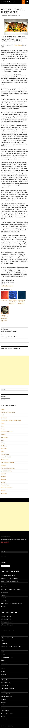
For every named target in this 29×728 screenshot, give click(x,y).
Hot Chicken (4, 448)
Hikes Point (3, 586)
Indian (2, 451)
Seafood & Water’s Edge (6, 471)
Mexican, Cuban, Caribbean (7, 462)
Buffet (2, 426)
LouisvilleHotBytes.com (8, 2)
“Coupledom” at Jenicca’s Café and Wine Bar (21, 302)
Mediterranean (4, 459)
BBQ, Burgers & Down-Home (8, 412)
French (2, 440)
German (3, 443)
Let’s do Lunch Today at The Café (8, 330)
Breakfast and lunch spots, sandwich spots (11, 420)
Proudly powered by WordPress (7, 726)
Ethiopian (3, 434)
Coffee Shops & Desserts (7, 431)
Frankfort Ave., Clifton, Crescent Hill (9, 581)
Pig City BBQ (4, 300)
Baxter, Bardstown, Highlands (8, 575)
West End (3, 606)
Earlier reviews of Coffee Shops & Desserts (13, 302)
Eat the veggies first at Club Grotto (9, 335)
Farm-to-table (4, 437)
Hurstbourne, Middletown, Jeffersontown (11, 589)
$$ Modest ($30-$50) (6, 619)
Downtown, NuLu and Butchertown (9, 578)
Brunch (2, 423)
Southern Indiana (5, 600)
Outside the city (4, 595)
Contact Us (3, 557)
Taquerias (3, 482)
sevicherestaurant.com (7, 285)
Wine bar (3, 490)
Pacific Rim (3, 465)
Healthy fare (4, 445)
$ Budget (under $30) (6, 616)
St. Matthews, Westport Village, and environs (11, 603)
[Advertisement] (14, 370)
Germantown (4, 584)
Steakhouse (3, 479)
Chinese (3, 429)
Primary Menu (27, 2)
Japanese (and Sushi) (6, 457)
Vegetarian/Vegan (5, 485)
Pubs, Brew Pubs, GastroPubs (8, 468)
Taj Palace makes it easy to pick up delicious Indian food (4, 318)
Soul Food (3, 473)
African (2, 409)
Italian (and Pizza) (5, 454)
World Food (4, 493)
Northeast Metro (5, 592)
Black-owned (4, 417)
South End (3, 598)
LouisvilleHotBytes (15, 15)
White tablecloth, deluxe (6, 487)
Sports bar (3, 476)
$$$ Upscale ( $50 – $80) (7, 622)
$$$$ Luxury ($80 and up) (7, 625)
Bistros (2, 415)
